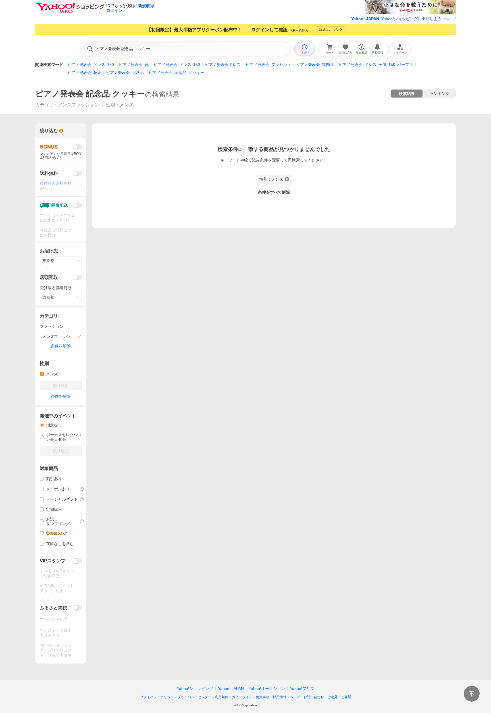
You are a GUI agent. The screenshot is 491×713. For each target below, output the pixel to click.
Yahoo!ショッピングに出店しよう (411, 18)
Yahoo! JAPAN (365, 18)
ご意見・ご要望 (339, 697)
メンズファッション (78, 104)
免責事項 (262, 697)
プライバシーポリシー (157, 697)
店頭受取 (49, 277)
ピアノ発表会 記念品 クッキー (90, 93)
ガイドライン (242, 697)
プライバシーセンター (194, 697)
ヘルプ (450, 18)
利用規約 (221, 697)
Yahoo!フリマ (302, 688)
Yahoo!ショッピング (195, 688)
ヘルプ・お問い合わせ (307, 697)
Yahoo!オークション (267, 688)
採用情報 (279, 697)
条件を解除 (61, 346)
